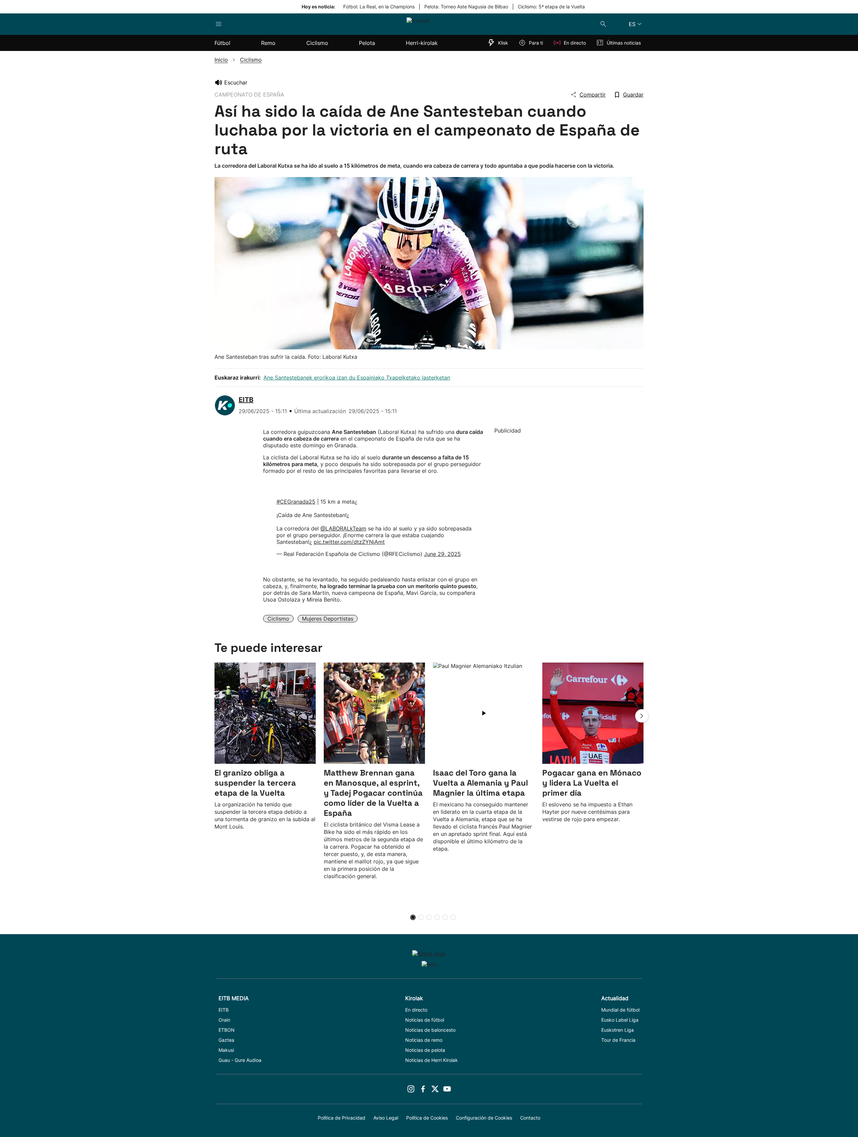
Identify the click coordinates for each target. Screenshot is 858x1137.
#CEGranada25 (296, 501)
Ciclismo (278, 618)
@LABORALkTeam (343, 528)
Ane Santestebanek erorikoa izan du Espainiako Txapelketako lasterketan (356, 377)
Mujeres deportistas (327, 618)
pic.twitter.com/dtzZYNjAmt (349, 541)
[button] (642, 716)
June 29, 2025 (442, 554)
